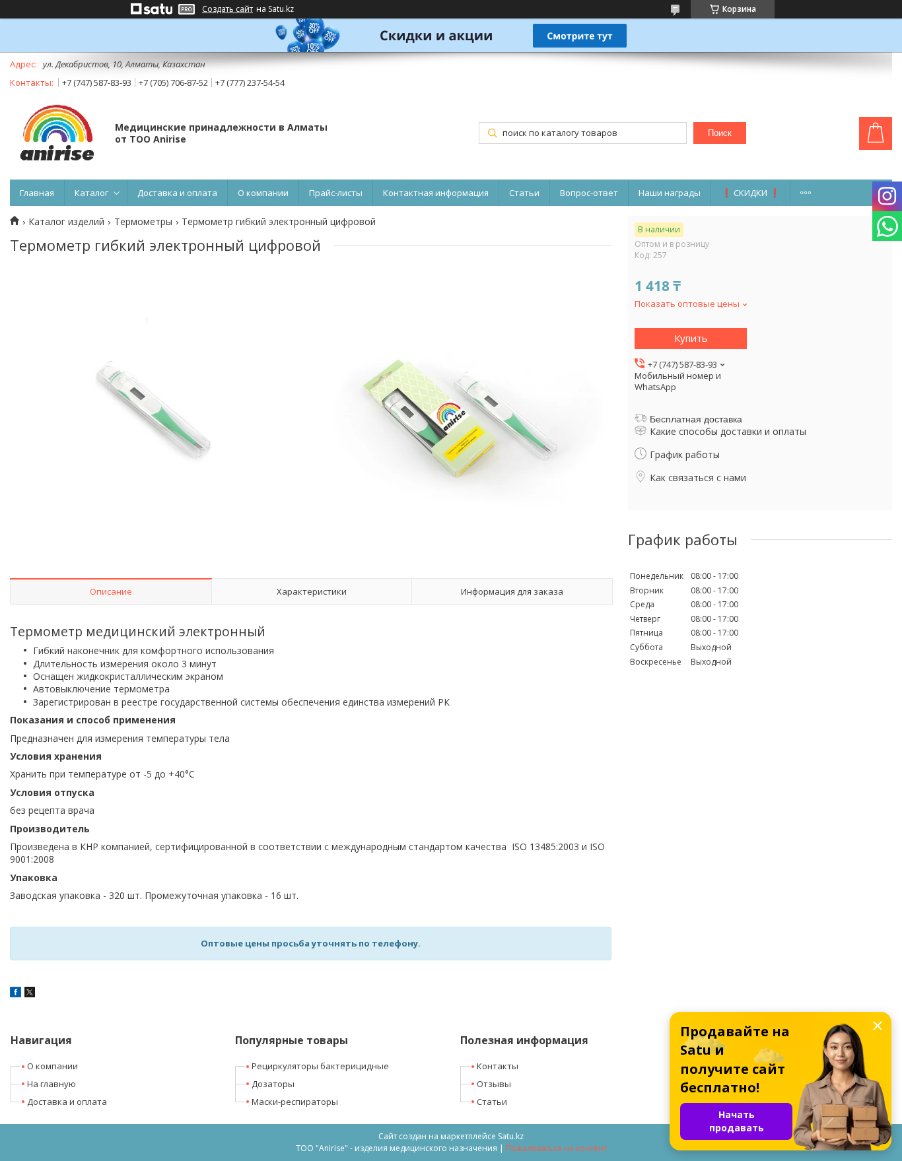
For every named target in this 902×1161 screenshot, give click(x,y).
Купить (691, 338)
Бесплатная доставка (696, 419)
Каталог (91, 193)
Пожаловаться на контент (556, 1148)
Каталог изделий (66, 222)
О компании (263, 193)
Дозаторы (273, 1084)
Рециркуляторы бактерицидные (320, 1066)
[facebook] (15, 993)
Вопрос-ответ (589, 193)
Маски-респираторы (295, 1102)
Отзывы (494, 1084)
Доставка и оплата (177, 193)
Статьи (524, 193)
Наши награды (670, 193)
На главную (51, 1084)
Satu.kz (511, 1136)
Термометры (143, 222)
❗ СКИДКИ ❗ (750, 193)
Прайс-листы (336, 193)
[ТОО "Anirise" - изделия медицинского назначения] (56, 134)
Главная (37, 193)
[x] (29, 993)
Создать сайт (227, 9)
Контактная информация (436, 193)
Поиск (720, 133)
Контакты (497, 1066)
